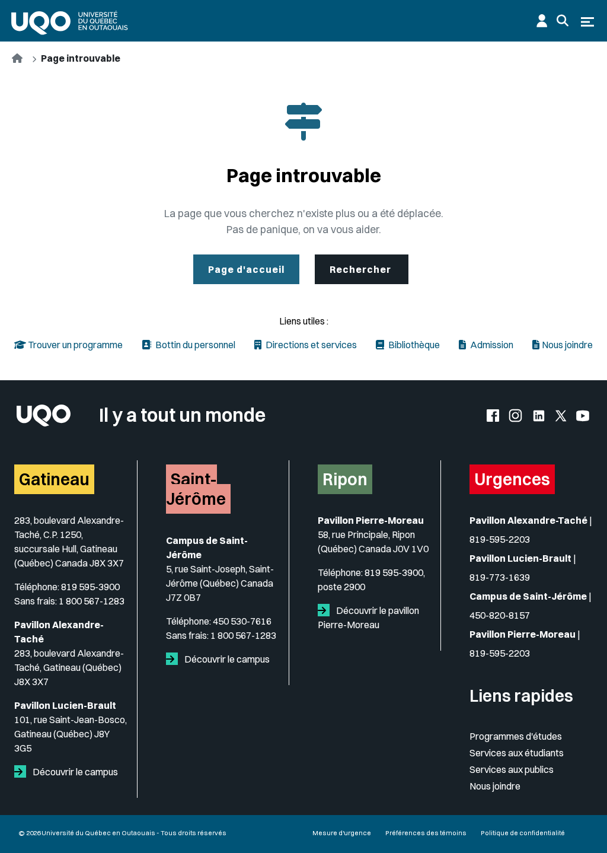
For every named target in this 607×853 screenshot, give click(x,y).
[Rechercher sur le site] (562, 21)
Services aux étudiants (516, 753)
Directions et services (310, 345)
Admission (490, 345)
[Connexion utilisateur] (541, 20)
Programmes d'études (515, 736)
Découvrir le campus (74, 772)
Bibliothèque (413, 345)
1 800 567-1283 (91, 601)
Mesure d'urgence (341, 833)
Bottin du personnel (194, 345)
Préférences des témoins (426, 833)
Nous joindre (567, 345)
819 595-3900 (90, 587)
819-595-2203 (499, 539)
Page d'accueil (246, 269)
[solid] (22, 772)
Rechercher (362, 269)
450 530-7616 (242, 621)
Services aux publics (511, 769)
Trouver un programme (74, 345)
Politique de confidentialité (523, 833)
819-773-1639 (499, 577)
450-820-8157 (499, 615)
